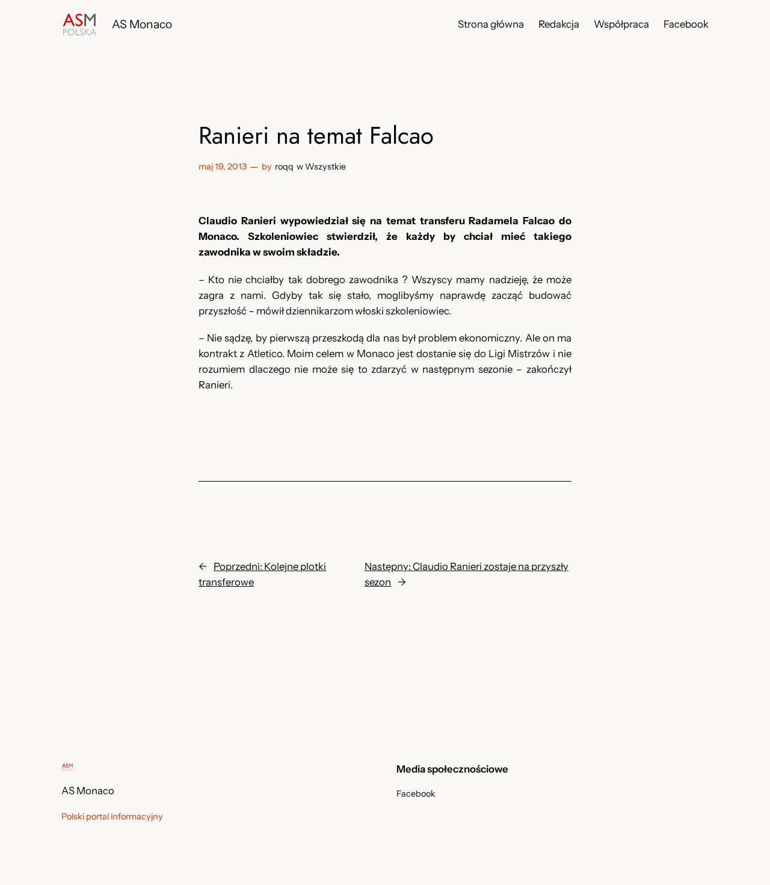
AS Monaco (142, 24)
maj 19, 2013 (223, 166)
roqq (284, 166)
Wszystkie (325, 166)
